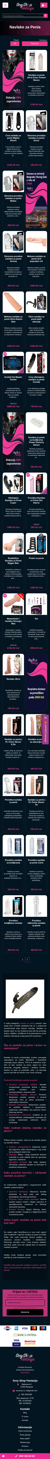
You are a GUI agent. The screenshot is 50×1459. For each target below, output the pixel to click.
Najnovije (34, 43)
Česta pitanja (25, 1435)
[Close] (45, 718)
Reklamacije (25, 1442)
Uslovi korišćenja (25, 1431)
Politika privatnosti (25, 1450)
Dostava (25, 1446)
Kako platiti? (25, 1438)
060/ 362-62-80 (26, 1456)
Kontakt (25, 1420)
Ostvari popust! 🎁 (45, 731)
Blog (25, 1413)
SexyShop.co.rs (24, 1232)
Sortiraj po (43, 40)
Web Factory (25, 1372)
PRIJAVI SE (25, 1312)
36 (15, 43)
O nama (25, 1416)
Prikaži (16, 40)
